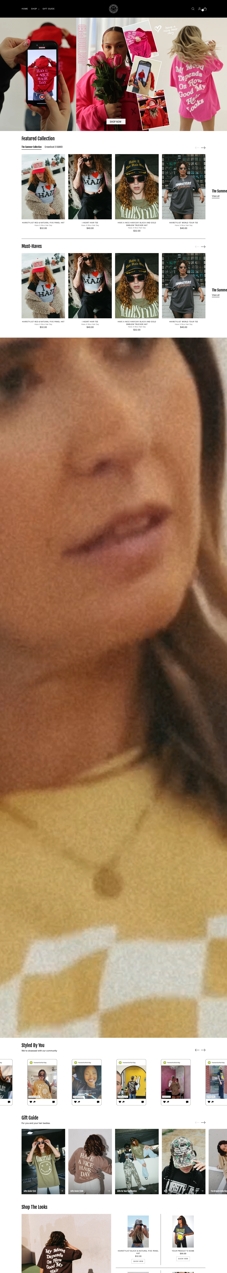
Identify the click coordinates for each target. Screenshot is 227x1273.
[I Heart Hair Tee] (90, 186)
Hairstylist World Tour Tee (183, 223)
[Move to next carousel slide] (203, 147)
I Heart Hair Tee (90, 223)
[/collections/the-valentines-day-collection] (113, 74)
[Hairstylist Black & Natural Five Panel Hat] (138, 1232)
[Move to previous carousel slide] (197, 148)
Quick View (138, 1261)
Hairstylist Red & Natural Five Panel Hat (43, 223)
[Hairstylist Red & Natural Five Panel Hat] (43, 186)
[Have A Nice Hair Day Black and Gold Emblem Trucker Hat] (137, 186)
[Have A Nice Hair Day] (113, 8)
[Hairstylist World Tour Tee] (183, 186)
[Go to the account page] (198, 8)
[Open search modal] (193, 8)
